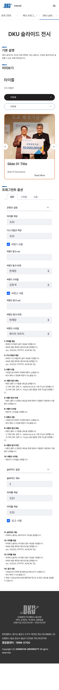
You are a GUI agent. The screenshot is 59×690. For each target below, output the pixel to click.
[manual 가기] (8, 6)
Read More (39, 175)
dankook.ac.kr (29, 386)
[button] (8, 16)
